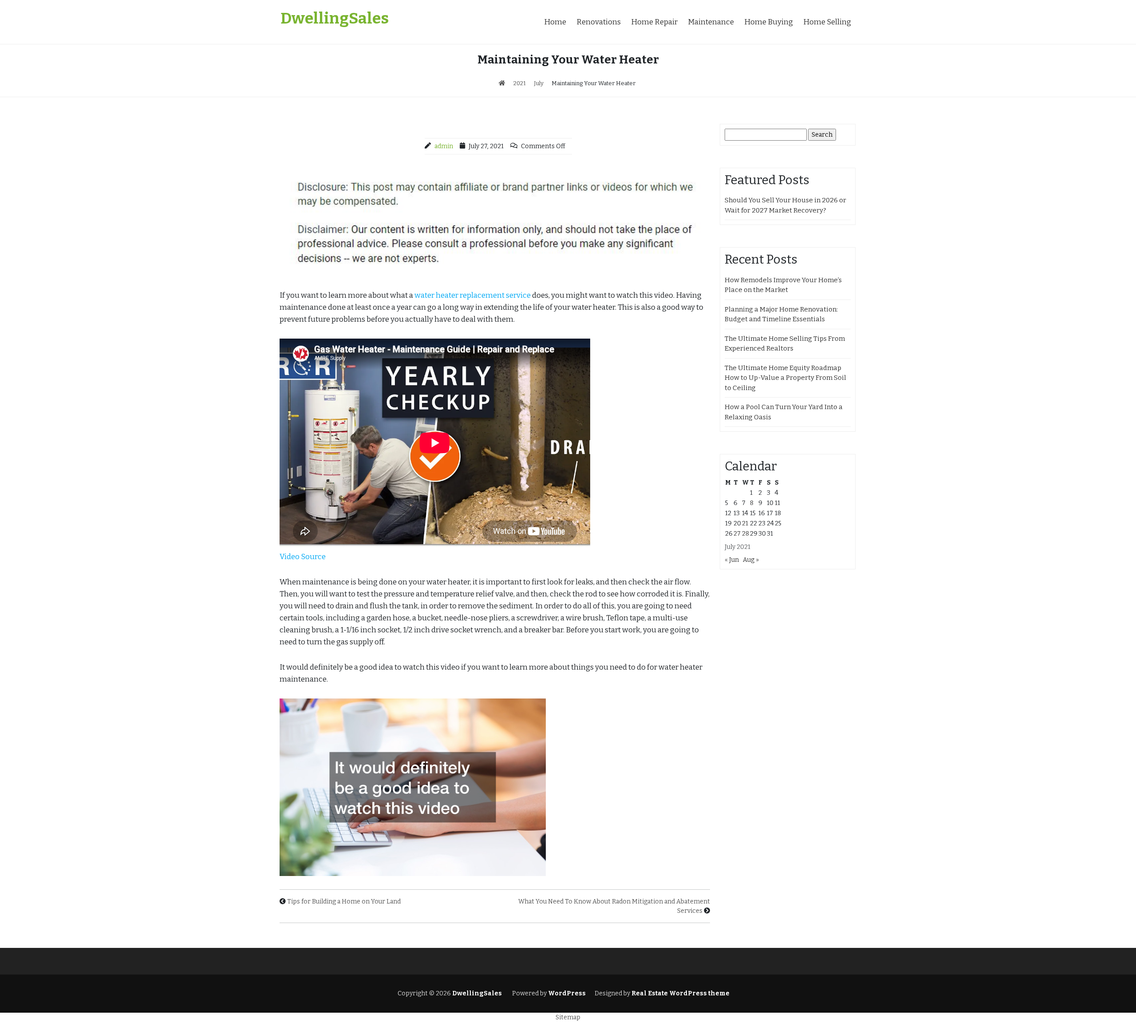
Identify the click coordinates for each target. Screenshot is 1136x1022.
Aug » (751, 560)
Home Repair (654, 22)
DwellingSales (334, 18)
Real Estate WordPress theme (680, 993)
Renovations (598, 22)
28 (745, 533)
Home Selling (827, 22)
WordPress (567, 993)
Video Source (303, 556)
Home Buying (768, 22)
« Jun (732, 560)
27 (737, 533)
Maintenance (711, 22)
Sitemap (568, 1017)
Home (555, 22)
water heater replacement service (472, 295)
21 (745, 523)
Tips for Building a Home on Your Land (344, 901)
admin (443, 146)
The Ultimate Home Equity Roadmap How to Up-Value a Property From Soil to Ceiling (785, 378)
